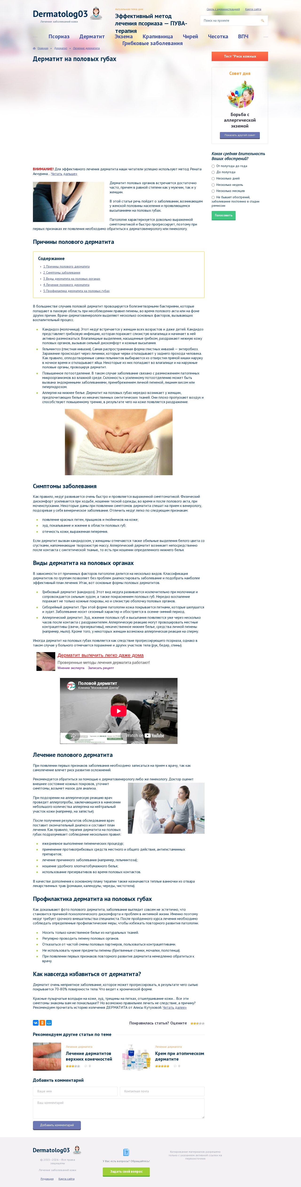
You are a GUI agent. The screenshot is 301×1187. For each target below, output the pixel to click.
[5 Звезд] (203, 1023)
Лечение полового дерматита (66, 285)
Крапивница (158, 36)
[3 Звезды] (197, 1023)
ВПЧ (243, 36)
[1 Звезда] (191, 1023)
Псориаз (59, 36)
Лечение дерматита (79, 1046)
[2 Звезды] (194, 1023)
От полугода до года (231, 166)
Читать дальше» (64, 173)
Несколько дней (227, 178)
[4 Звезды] (200, 1023)
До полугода (225, 172)
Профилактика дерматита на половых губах (76, 291)
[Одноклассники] (42, 1023)
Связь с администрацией (223, 9)
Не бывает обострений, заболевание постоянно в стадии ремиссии (235, 201)
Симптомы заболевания (61, 272)
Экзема (124, 36)
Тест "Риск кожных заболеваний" (240, 57)
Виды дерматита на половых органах (71, 278)
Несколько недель (229, 185)
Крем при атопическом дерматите (179, 1056)
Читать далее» (175, 1007)
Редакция (47, 1178)
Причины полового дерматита (66, 266)
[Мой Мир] (49, 1023)
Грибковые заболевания (153, 43)
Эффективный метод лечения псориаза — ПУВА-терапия (151, 23)
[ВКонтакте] (36, 1023)
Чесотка (218, 36)
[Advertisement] (101, 119)
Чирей (190, 36)
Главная (43, 48)
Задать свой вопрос (126, 1172)
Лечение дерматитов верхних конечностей (89, 1056)
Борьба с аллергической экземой (240, 120)
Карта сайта (253, 9)
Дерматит (92, 36)
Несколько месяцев (230, 191)
